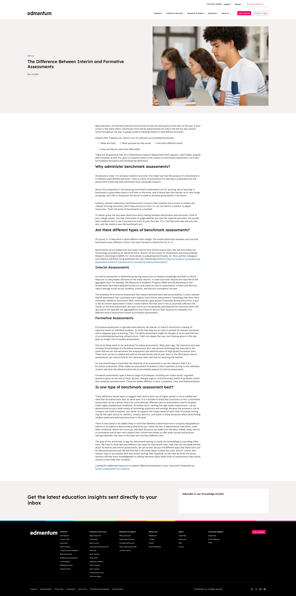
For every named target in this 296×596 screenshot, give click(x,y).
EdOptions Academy (96, 562)
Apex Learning (94, 569)
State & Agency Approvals (128, 547)
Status (210, 543)
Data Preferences (117, 589)
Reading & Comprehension (69, 558)
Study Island (94, 558)
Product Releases (214, 539)
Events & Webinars (155, 547)
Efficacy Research (125, 536)
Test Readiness (65, 562)
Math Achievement (66, 554)
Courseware (94, 539)
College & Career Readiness (69, 550)
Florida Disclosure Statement (99, 589)
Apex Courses (94, 543)
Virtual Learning (65, 547)
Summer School (65, 569)
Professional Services (97, 573)
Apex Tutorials (94, 554)
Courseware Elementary (99, 547)
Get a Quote (244, 13)
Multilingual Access (66, 565)
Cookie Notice (70, 589)
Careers (181, 547)
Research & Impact (127, 532)
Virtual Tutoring (95, 565)
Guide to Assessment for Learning (112, 468)
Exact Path (93, 550)
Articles (151, 543)
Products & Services (98, 532)
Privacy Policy (59, 589)
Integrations (212, 536)
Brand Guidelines (46, 589)
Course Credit (64, 539)
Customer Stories (125, 550)
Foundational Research (126, 543)
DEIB (180, 543)
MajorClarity (94, 536)
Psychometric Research (127, 539)
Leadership (182, 536)
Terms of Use (82, 589)
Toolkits (151, 539)
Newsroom (182, 539)
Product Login (260, 13)
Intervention (64, 543)
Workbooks (153, 536)
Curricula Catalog (95, 576)
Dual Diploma (64, 536)
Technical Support (215, 532)
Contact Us (34, 589)
